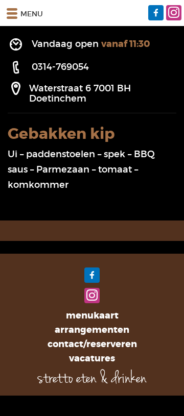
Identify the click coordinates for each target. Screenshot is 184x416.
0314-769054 (60, 66)
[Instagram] (173, 12)
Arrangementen (92, 330)
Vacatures (92, 358)
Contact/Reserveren (92, 344)
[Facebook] (156, 12)
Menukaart (92, 315)
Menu (31, 13)
